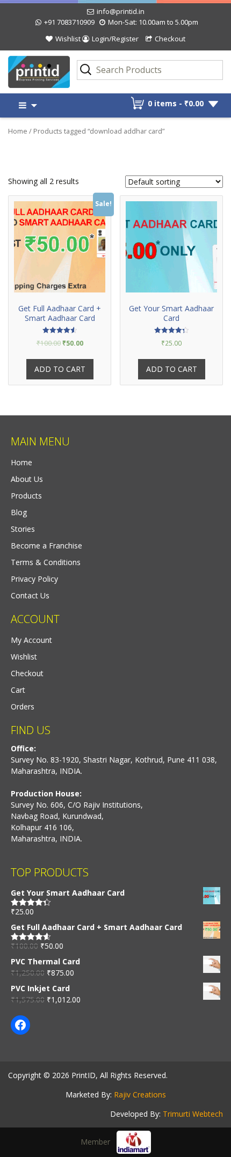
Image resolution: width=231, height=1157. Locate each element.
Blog (19, 512)
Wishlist (68, 38)
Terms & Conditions (46, 562)
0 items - (176, 103)
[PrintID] (29, 72)
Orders (22, 706)
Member (99, 1142)
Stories (23, 529)
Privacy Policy (34, 579)
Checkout (170, 38)
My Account (31, 640)
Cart (18, 690)
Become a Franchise (46, 545)
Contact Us (30, 595)
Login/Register (115, 38)
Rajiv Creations (140, 1094)
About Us (27, 479)
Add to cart (59, 369)
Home (17, 131)
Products (26, 495)
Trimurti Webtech (193, 1114)
